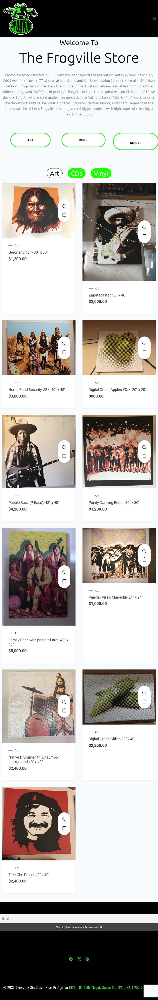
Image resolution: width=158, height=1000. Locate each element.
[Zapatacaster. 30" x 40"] (144, 228)
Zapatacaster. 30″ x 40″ (108, 295)
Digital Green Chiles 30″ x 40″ (112, 739)
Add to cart (64, 215)
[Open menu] (154, 18)
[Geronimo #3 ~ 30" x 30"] (64, 206)
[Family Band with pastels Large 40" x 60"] (64, 572)
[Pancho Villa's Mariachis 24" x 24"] (144, 551)
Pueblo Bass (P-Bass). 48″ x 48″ (33, 502)
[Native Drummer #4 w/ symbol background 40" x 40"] (64, 702)
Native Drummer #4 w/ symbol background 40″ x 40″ (33, 759)
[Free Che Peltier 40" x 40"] (64, 819)
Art (30, 140)
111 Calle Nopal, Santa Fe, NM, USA (104, 987)
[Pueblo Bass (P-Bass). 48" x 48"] (64, 447)
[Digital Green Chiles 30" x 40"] (144, 693)
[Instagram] (87, 959)
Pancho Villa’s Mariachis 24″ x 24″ (116, 597)
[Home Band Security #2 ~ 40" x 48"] (64, 344)
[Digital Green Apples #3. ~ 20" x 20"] (144, 344)
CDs (76, 173)
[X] (79, 959)
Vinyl (101, 173)
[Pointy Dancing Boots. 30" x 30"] (144, 447)
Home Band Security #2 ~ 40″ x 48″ (36, 389)
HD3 (72, 987)
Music (83, 140)
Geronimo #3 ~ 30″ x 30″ (28, 252)
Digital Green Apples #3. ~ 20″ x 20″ (117, 389)
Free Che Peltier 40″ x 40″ (29, 875)
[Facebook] (70, 959)
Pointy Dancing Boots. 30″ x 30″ (114, 502)
